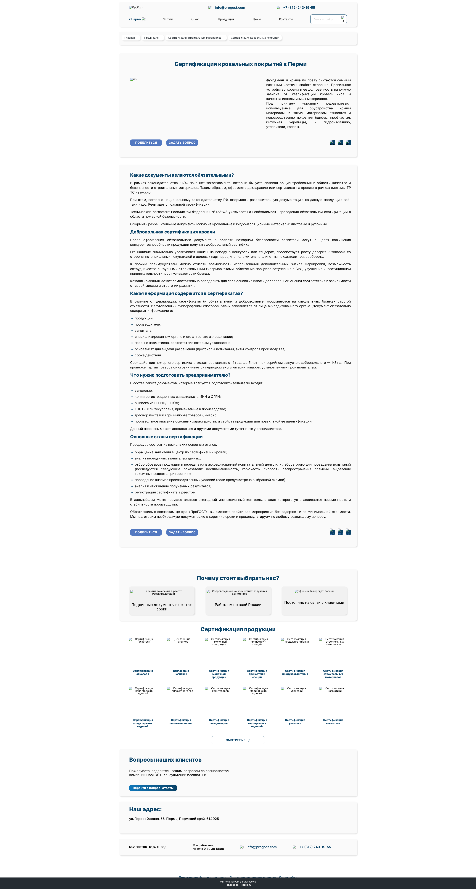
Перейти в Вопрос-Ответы (153, 788)
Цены (257, 19)
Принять (246, 885)
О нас (195, 19)
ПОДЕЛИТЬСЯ (146, 142)
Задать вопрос (182, 142)
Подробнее (232, 885)
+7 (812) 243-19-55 (299, 7)
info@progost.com (230, 7)
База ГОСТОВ (138, 847)
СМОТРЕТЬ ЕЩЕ (238, 740)
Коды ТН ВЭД (157, 847)
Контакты (286, 19)
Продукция (226, 19)
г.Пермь (135, 19)
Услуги (168, 19)
